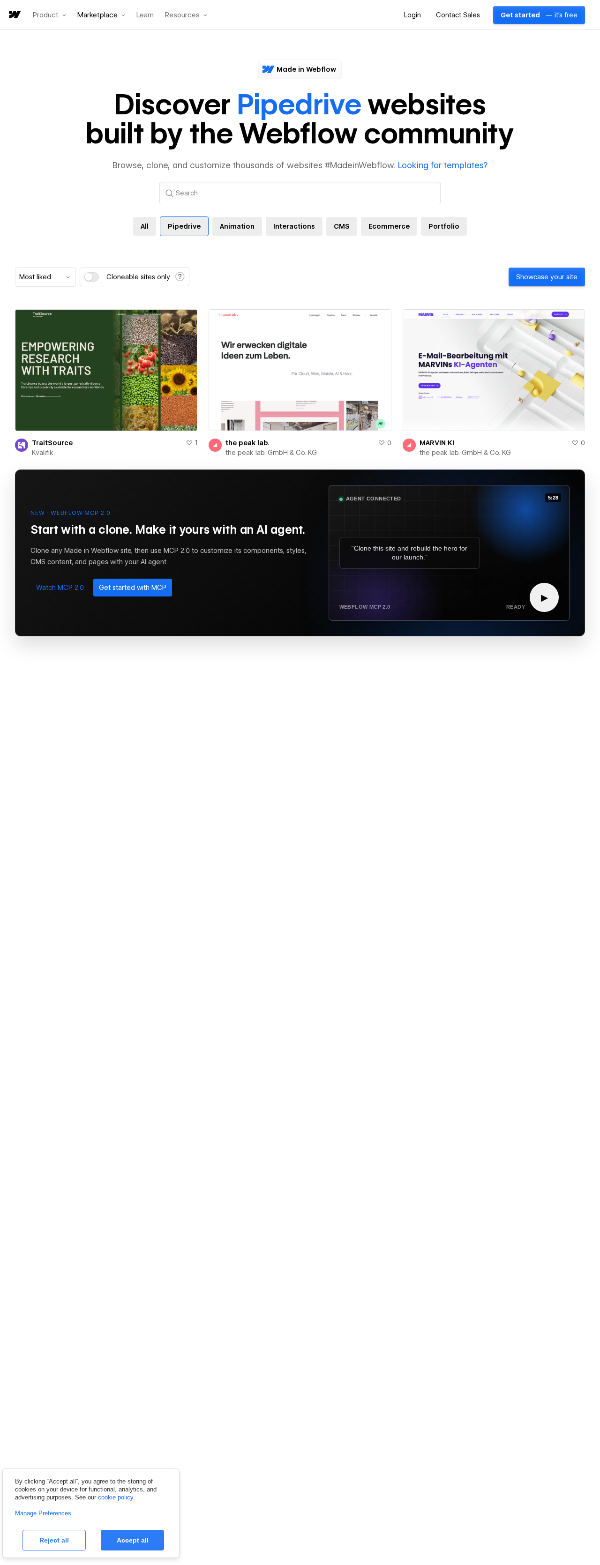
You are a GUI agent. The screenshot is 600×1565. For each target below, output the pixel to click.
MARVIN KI (437, 443)
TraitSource (52, 443)
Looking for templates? (443, 165)
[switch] (91, 277)
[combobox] (45, 277)
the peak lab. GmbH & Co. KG (271, 452)
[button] (49, 15)
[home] (14, 15)
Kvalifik (42, 452)
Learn (145, 15)
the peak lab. (247, 443)
